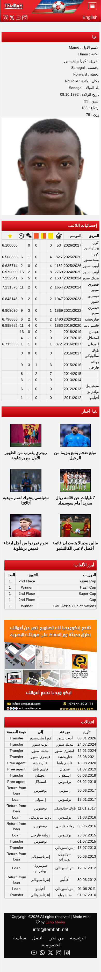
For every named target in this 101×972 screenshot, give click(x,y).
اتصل (36, 937)
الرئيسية (77, 937)
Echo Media (55, 922)
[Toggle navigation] (92, 6)
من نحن (55, 937)
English (90, 17)
